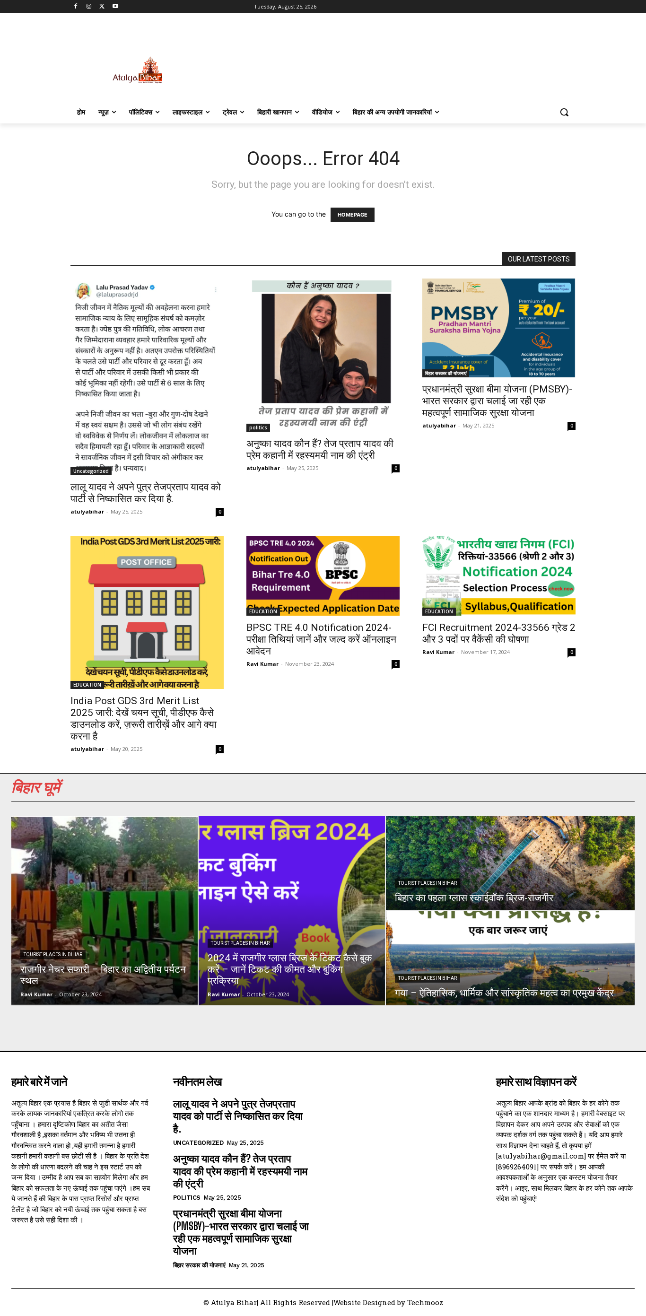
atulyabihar (87, 511)
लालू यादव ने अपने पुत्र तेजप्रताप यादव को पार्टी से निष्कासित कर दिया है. (145, 493)
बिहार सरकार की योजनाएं (445, 373)
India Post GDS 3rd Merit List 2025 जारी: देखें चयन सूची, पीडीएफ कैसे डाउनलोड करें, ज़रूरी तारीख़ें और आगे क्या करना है (143, 718)
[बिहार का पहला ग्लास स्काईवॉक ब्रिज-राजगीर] (510, 863)
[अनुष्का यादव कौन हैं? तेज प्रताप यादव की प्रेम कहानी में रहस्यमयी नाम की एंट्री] (323, 355)
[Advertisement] (394, 60)
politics (258, 427)
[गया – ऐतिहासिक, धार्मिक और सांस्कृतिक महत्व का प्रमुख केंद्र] (510, 958)
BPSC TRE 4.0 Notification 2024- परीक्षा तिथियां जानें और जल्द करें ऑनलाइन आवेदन (321, 639)
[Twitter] (102, 6)
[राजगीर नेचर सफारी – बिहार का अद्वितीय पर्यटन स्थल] (104, 910)
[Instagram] (89, 6)
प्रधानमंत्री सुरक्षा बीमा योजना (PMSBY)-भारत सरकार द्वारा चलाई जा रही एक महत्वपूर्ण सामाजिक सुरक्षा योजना (497, 400)
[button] (564, 112)
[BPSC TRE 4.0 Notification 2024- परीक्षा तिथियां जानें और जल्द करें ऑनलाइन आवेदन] (323, 576)
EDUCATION (87, 684)
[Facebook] (75, 6)
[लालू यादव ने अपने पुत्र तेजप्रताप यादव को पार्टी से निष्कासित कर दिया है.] (147, 377)
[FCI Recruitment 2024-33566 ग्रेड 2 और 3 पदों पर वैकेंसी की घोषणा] (499, 576)
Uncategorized (91, 471)
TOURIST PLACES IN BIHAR (53, 954)
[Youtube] (115, 6)
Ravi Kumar (262, 663)
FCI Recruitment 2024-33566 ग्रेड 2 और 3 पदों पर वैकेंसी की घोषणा (499, 633)
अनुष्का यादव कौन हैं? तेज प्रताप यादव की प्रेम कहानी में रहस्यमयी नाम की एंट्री (319, 449)
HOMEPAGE (352, 214)
